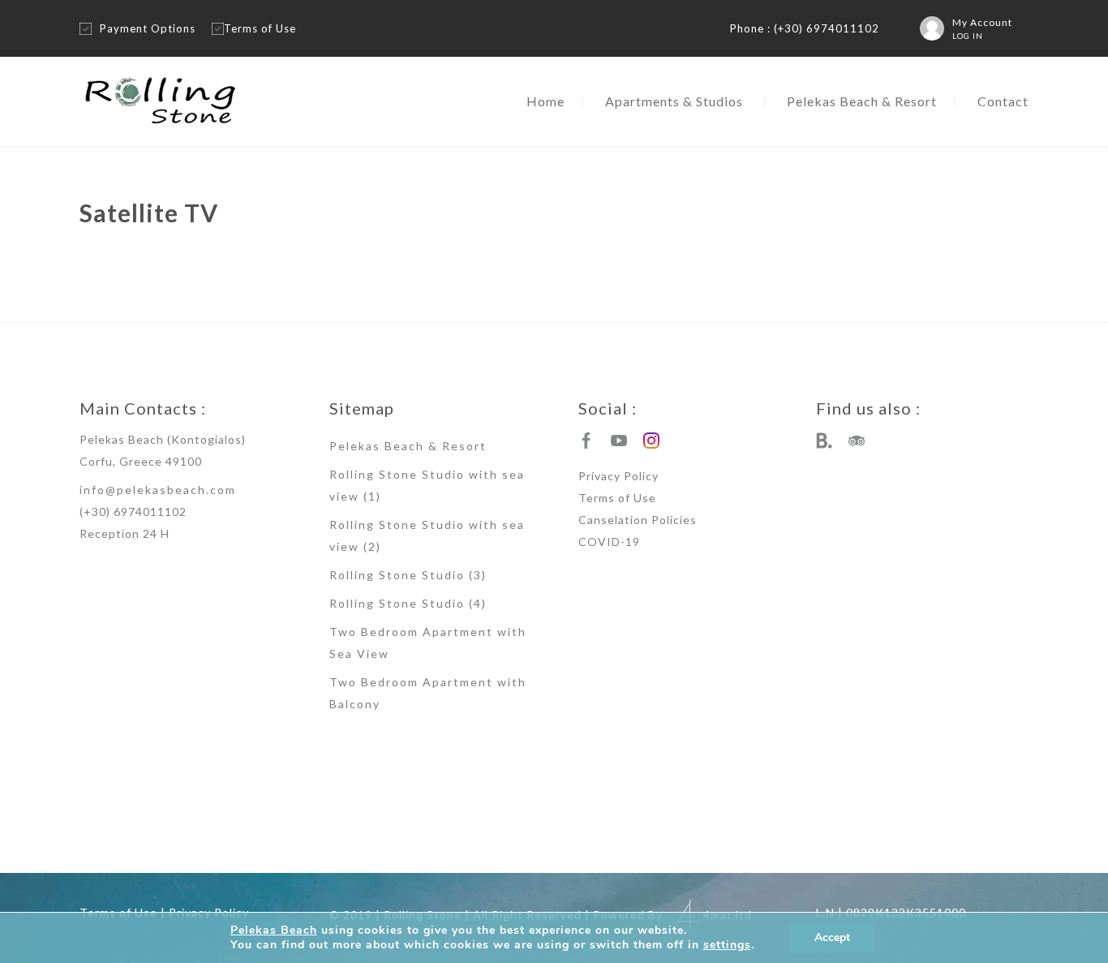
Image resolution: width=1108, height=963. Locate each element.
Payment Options (147, 28)
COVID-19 (609, 541)
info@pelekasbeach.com (157, 490)
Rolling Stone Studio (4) (408, 603)
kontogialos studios (488, 833)
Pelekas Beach (273, 930)
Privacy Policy (618, 476)
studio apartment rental (774, 833)
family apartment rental (687, 833)
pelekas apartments (194, 833)
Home (545, 101)
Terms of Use (260, 28)
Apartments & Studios (674, 101)
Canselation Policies (637, 520)
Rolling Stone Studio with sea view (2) (427, 535)
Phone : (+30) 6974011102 (804, 28)
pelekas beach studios (327, 833)
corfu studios (905, 833)
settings (727, 945)
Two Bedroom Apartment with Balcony (427, 693)
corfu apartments (848, 833)
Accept (832, 937)
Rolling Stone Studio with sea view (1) (427, 485)
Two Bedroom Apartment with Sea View (427, 642)
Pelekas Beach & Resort (862, 101)
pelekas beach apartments (112, 833)
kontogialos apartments (410, 833)
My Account (982, 22)
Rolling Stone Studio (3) (408, 575)
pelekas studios (258, 833)
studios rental (551, 833)
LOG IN (967, 36)
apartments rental (610, 833)
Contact (1003, 101)
